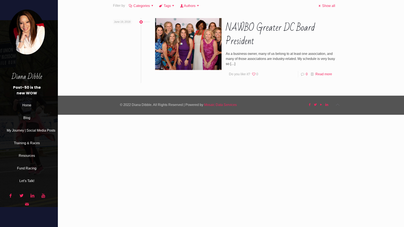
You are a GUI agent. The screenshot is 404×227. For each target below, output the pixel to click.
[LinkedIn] (327, 104)
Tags (167, 6)
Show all (328, 6)
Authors (189, 6)
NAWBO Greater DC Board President (270, 35)
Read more (323, 74)
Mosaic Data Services (220, 105)
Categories (141, 6)
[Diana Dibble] (27, 36)
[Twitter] (315, 104)
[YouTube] (321, 104)
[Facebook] (310, 104)
